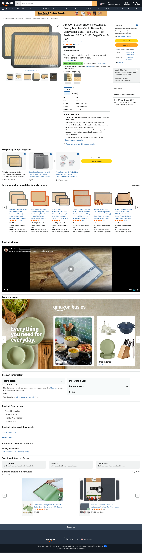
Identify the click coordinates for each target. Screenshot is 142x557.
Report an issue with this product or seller (80, 144)
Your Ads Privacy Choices (95, 546)
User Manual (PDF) (9, 432)
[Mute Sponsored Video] (60, 499)
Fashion (122, 9)
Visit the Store (103, 365)
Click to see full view (32, 71)
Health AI (12, 9)
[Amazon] (7, 3)
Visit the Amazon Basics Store (73, 42)
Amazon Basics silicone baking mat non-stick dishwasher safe (31, 251)
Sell (116, 9)
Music (138, 9)
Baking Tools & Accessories (41, 18)
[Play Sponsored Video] (100, 490)
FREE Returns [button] (68, 60)
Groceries (69, 9)
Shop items (102, 63)
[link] (41, 161)
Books (100, 9)
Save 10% (73, 63)
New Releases (58, 9)
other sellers (89, 66)
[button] (4, 9)
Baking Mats (54, 18)
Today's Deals (91, 9)
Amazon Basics (35, 9)
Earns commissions (25, 249)
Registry (130, 9)
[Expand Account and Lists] (120, 4)
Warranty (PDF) (7, 437)
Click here (53, 388)
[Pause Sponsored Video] (60, 495)
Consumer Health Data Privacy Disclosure (73, 546)
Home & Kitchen (7, 18)
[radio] (10, 77)
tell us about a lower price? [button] (26, 397)
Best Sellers (47, 9)
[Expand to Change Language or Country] (77, 539)
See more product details (74, 140)
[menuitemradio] (134, 290)
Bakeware (28, 18)
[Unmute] (138, 290)
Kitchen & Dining (18, 18)
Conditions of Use (43, 546)
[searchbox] (56, 3)
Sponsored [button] (5, 475)
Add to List (118, 88)
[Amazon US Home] (50, 540)
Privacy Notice (54, 546)
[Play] (4, 290)
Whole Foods (79, 9)
